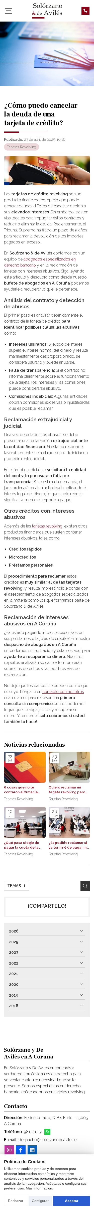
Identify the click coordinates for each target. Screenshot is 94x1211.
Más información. (39, 1188)
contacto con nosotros (63, 691)
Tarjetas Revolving (21, 147)
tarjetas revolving (47, 526)
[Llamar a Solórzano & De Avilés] (85, 11)
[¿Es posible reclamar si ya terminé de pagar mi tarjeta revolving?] (69, 822)
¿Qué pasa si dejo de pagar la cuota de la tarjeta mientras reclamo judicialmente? (24, 845)
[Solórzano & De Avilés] (47, 11)
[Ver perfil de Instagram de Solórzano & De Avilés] (9, 1150)
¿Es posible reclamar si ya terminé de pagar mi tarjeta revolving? (68, 845)
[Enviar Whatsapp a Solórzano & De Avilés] (47, 1132)
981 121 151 (33, 1131)
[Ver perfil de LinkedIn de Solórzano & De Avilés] (32, 1150)
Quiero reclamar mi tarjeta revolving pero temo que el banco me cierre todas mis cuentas (68, 789)
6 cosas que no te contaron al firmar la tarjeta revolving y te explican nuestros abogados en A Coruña (23, 789)
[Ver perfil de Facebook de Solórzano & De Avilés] (21, 1150)
